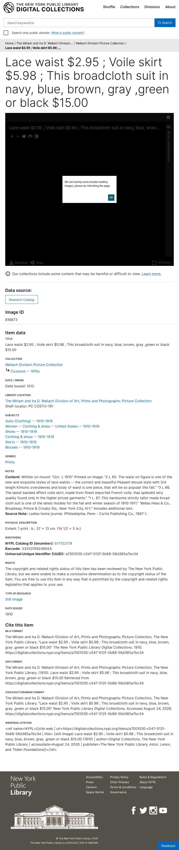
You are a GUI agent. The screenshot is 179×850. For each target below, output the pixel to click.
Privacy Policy (119, 777)
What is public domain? (67, 33)
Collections (129, 7)
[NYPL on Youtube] (163, 810)
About (170, 7)
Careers (91, 787)
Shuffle (109, 7)
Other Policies (119, 782)
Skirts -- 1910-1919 (20, 442)
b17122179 (63, 543)
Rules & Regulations (152, 777)
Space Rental (95, 792)
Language (146, 787)
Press (90, 782)
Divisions (152, 7)
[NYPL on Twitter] (143, 810)
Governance (118, 792)
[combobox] (79, 22)
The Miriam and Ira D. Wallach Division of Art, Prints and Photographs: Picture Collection (78, 401)
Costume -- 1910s (25, 371)
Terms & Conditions (123, 787)
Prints (10, 462)
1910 (30, 386)
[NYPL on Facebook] (134, 810)
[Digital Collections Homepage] (43, 7)
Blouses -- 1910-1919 (22, 447)
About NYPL (147, 782)
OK (111, 197)
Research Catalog (21, 299)
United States (66, 426)
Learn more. (151, 274)
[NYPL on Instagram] (153, 810)
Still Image (13, 599)
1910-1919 (44, 421)
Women (11, 426)
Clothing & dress (36, 426)
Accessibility (94, 777)
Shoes (10, 431)
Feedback (168, 846)
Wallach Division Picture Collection (34, 364)
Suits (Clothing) (18, 421)
